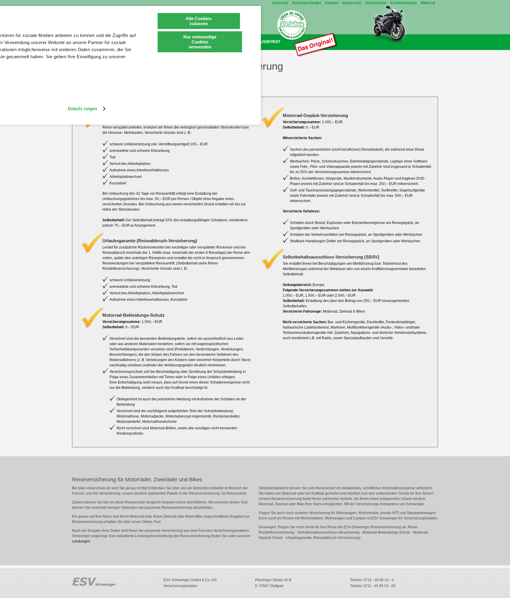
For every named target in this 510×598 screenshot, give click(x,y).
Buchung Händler (306, 3)
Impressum (352, 3)
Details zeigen (82, 108)
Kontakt (332, 3)
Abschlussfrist (262, 41)
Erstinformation (403, 3)
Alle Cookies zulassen (199, 21)
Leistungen (81, 541)
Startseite (280, 3)
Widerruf (428, 3)
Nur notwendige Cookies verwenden (199, 41)
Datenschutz (376, 3)
